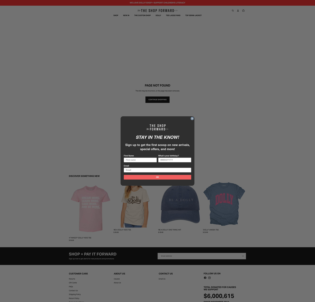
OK (157, 177)
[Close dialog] (192, 118)
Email (126, 166)
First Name (129, 156)
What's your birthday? (168, 156)
